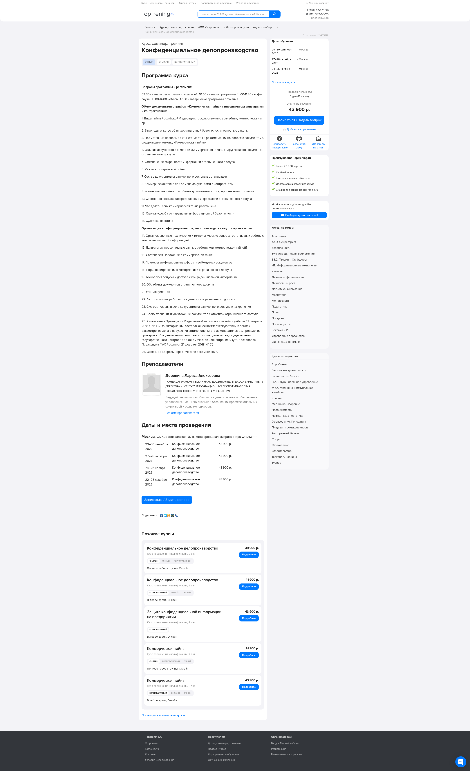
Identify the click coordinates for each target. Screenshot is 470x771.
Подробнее (249, 554)
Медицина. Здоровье (286, 404)
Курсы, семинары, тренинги (177, 27)
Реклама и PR (281, 330)
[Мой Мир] (173, 514)
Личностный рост (283, 283)
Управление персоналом (288, 336)
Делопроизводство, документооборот (250, 27)
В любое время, (162, 600)
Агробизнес (280, 364)
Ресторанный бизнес (286, 433)
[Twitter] (165, 514)
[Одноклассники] (169, 514)
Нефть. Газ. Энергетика (287, 416)
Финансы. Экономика (286, 342)
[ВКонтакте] (162, 514)
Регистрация (278, 748)
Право (276, 312)
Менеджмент (280, 301)
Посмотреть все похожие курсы (163, 715)
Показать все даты (284, 82)
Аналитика (279, 236)
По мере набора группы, (167, 568)
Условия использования (159, 759)
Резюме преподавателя (182, 413)
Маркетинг (279, 295)
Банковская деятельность (289, 370)
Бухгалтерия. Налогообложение (293, 254)
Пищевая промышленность (290, 427)
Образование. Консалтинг (289, 421)
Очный (149, 62)
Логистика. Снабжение (287, 289)
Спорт (276, 439)
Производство (281, 324)
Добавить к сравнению (301, 129)
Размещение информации (286, 754)
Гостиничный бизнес (285, 376)
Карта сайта (152, 748)
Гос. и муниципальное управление (295, 382)
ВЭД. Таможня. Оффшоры (289, 259)
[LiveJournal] (176, 514)
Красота (277, 398)
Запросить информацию (280, 145)
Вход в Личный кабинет (285, 743)
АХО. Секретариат (209, 27)
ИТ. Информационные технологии (294, 265)
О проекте (151, 743)
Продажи (278, 318)
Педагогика (279, 306)
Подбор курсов (217, 748)
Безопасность (281, 248)
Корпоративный (184, 62)
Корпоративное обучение (223, 754)
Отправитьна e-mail (318, 145)
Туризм (276, 463)
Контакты (150, 754)
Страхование (280, 445)
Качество (278, 271)
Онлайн (164, 62)
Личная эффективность (288, 277)
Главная (150, 27)
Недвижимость (282, 410)
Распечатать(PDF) (299, 145)
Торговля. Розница (284, 457)
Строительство (282, 451)
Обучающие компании (221, 759)
